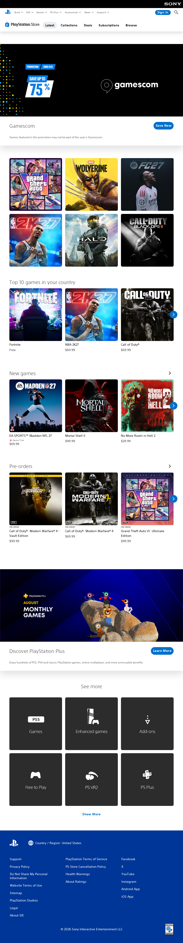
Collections (69, 25)
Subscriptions (109, 25)
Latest (49, 25)
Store (17, 12)
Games (40, 12)
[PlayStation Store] (23, 24)
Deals (88, 25)
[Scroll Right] (173, 314)
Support (101, 12)
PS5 (28, 12)
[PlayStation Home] (8, 12)
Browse (131, 25)
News (88, 12)
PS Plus (54, 12)
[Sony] (173, 7)
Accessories (71, 12)
